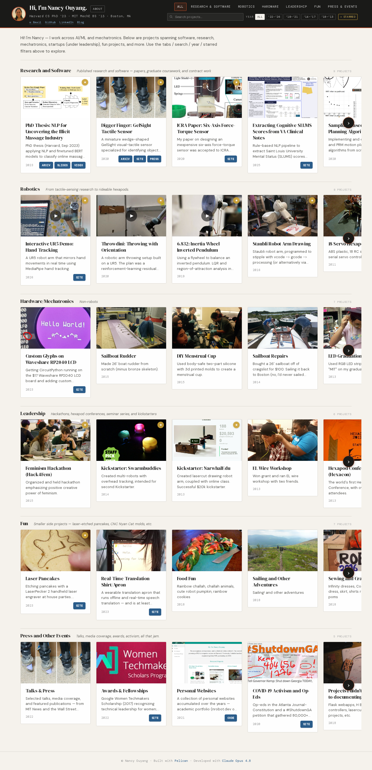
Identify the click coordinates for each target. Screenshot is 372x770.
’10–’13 (327, 17)
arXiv (46, 165)
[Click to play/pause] (55, 215)
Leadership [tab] (296, 7)
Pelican (181, 761)
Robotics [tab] (246, 7)
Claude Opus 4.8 (236, 761)
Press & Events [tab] (342, 7)
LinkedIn (66, 22)
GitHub (50, 22)
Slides (62, 165)
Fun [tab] (317, 7)
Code (230, 718)
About (97, 9)
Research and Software (47, 70)
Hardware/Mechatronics (48, 301)
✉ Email (35, 22)
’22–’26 (274, 17)
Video (78, 165)
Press (154, 159)
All (260, 17)
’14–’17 (310, 17)
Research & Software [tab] (211, 7)
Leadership (34, 413)
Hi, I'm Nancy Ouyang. (58, 8)
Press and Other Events (47, 635)
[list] (190, 125)
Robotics (31, 188)
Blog (80, 22)
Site (140, 159)
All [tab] (180, 7)
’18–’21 (292, 17)
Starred (347, 17)
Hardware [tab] (270, 7)
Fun (25, 523)
